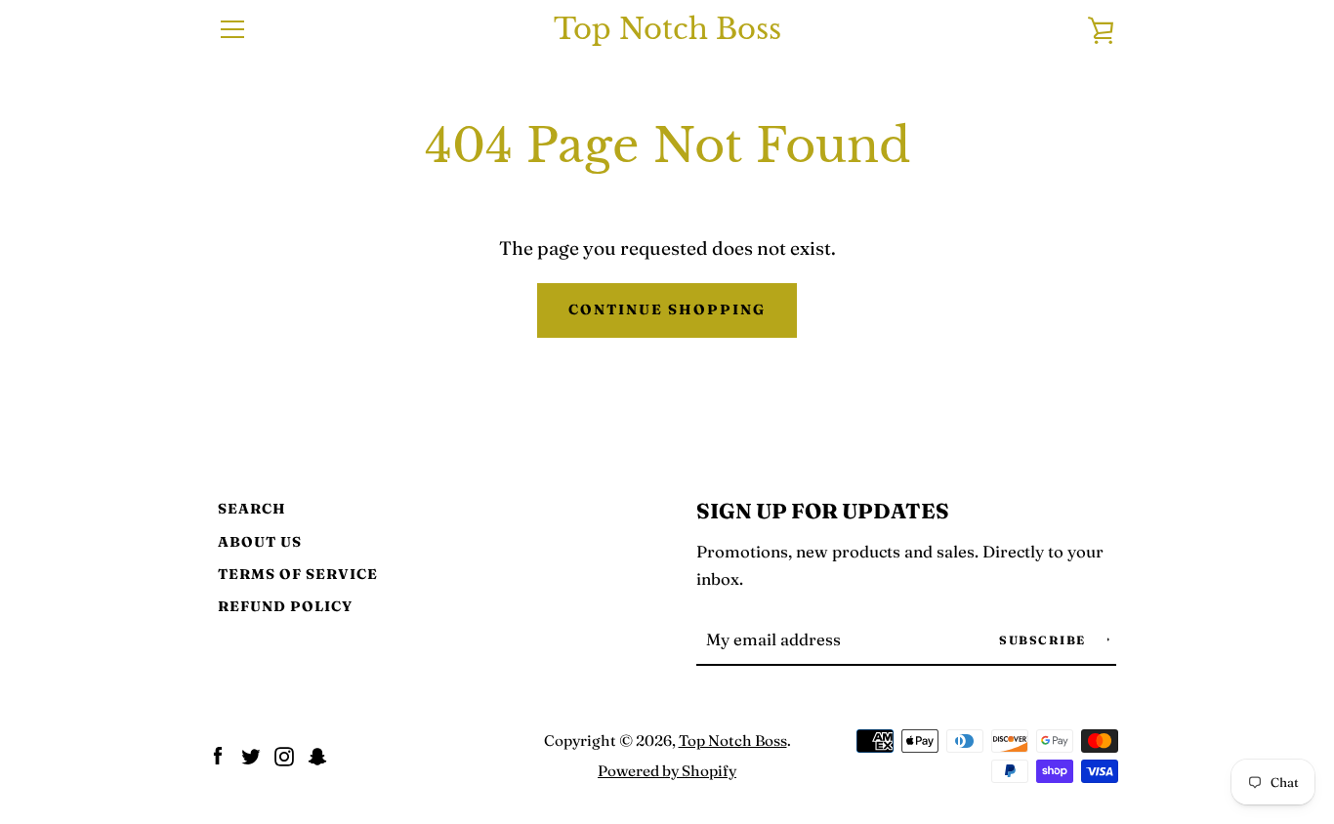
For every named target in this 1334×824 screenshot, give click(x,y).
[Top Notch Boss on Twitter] (251, 753)
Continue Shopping (667, 309)
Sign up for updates (822, 511)
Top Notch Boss (667, 30)
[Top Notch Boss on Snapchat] (317, 753)
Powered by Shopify (667, 771)
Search (252, 508)
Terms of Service (298, 574)
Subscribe (1044, 640)
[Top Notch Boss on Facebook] (218, 753)
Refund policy (285, 606)
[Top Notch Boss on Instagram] (284, 753)
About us (260, 542)
